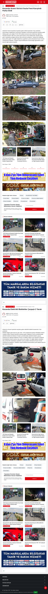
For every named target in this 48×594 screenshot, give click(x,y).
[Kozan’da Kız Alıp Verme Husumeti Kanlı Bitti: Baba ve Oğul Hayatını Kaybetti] (39, 154)
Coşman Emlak (28, 590)
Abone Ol (34, 209)
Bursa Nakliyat (40, 590)
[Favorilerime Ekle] (7, 25)
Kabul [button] (36, 592)
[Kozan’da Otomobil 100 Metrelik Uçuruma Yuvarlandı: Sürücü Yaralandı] (24, 154)
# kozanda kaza (24, 201)
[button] (38, 2)
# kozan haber (6, 198)
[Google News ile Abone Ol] (6, 22)
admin (7, 14)
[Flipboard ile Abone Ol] (14, 22)
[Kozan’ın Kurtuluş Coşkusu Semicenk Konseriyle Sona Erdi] (13, 267)
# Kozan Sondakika (7, 201)
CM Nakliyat (34, 590)
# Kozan (21, 195)
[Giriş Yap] (41, 2)
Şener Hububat (22, 590)
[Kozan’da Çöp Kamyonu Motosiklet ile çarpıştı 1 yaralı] (35, 247)
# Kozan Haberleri (15, 198)
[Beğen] (3, 25)
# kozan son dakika (25, 198)
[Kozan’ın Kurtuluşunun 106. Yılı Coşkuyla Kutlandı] (35, 267)
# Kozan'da (16, 201)
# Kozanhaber (32, 201)
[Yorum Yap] (10, 25)
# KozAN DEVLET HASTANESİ (31, 195)
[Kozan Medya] (10, 1)
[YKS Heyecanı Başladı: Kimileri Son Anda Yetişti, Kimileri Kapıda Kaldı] (9, 154)
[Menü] (3, 2)
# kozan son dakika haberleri (37, 198)
